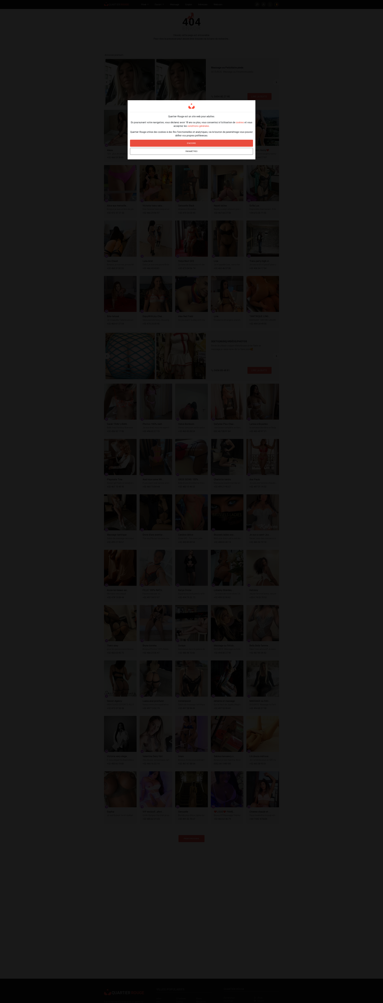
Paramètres (191, 151)
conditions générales (198, 125)
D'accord (191, 143)
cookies (240, 122)
